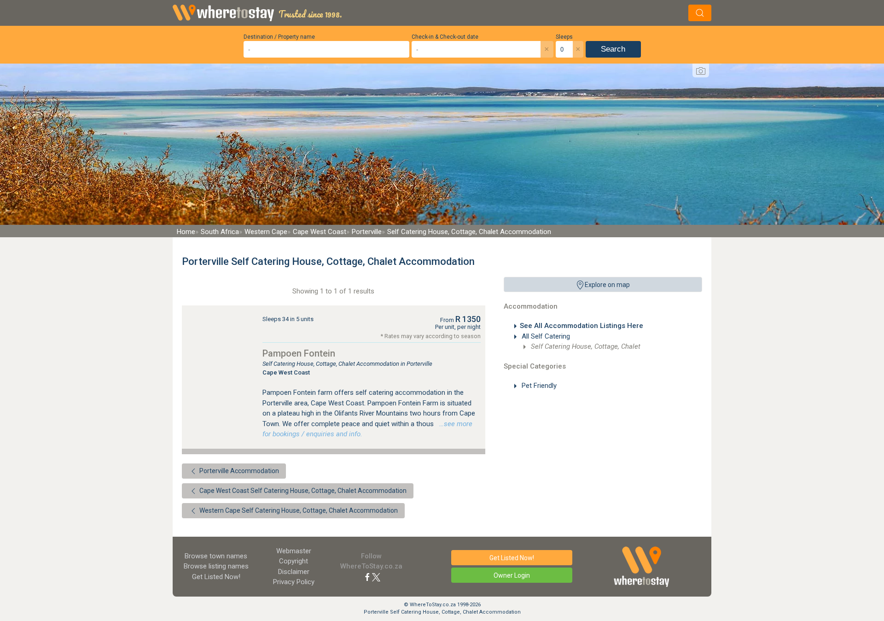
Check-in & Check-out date (445, 37)
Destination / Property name (279, 37)
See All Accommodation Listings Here (581, 326)
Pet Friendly (538, 385)
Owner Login (512, 575)
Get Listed (216, 577)
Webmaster (293, 551)
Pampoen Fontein (298, 353)
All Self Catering (545, 336)
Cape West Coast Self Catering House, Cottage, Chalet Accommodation (302, 490)
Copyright (293, 561)
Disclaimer (293, 572)
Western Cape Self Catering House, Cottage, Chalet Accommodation (298, 510)
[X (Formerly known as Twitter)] (376, 577)
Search (613, 49)
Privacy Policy (293, 582)
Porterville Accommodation (238, 471)
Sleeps (564, 37)
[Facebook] (367, 577)
